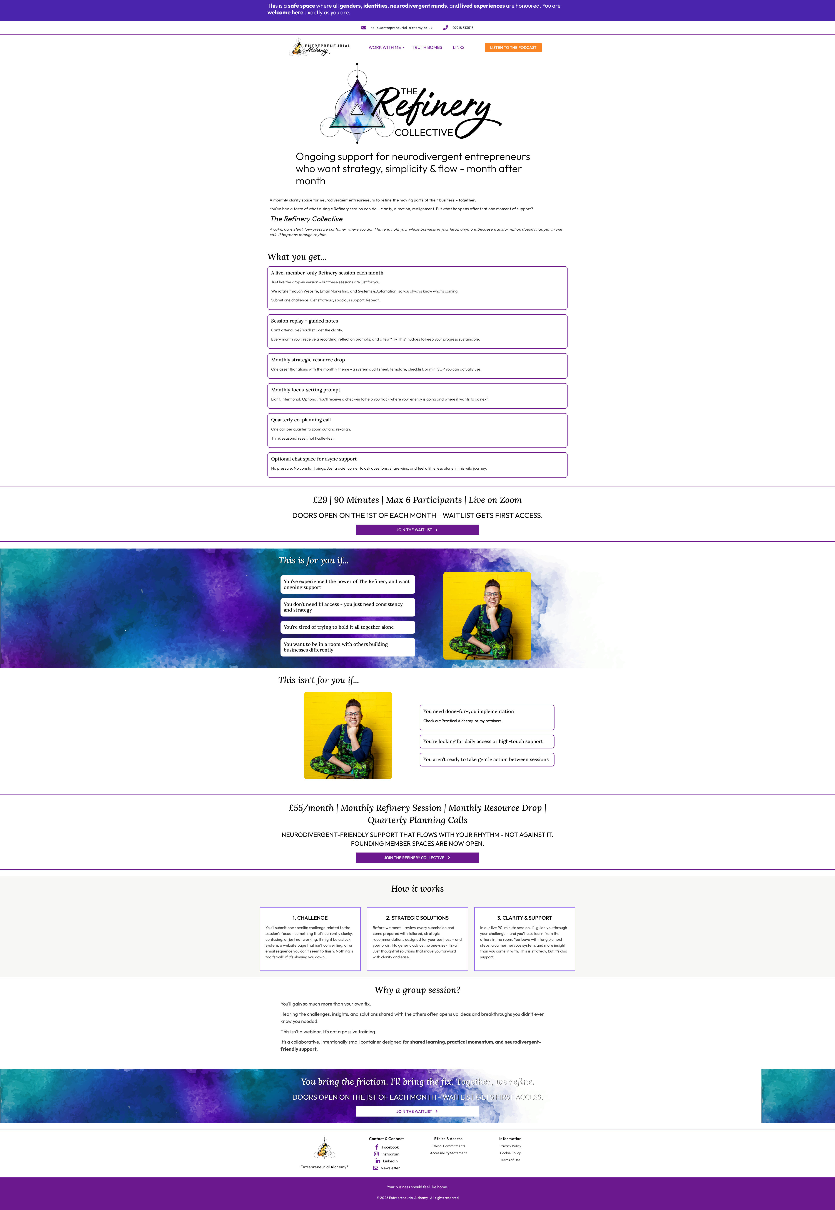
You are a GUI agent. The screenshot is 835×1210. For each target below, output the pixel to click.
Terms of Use (510, 1160)
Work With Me (385, 47)
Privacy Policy (510, 1146)
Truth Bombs (427, 47)
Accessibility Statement (448, 1153)
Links (458, 47)
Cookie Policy (510, 1153)
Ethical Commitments (448, 1146)
